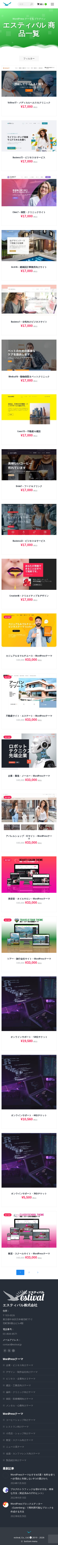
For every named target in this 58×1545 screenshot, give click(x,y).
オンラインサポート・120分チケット (29, 1036)
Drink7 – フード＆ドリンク (29, 486)
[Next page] (38, 1272)
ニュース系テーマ (15, 1446)
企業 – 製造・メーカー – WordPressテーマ (29, 775)
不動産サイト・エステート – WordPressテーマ (29, 715)
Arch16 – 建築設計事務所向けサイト (29, 267)
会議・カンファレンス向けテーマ (23, 1453)
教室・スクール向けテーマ (19, 1440)
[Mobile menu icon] (52, 4)
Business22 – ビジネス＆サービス (29, 540)
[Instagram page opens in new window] (13, 1350)
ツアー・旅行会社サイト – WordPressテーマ (29, 958)
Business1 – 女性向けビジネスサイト (29, 321)
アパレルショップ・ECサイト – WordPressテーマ (29, 837)
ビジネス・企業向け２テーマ (20, 1378)
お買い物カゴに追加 (29, 95)
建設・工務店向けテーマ (18, 1385)
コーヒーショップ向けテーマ (20, 1419)
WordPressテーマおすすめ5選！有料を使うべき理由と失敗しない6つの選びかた (33, 1476)
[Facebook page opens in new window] (5, 1350)
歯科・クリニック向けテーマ (20, 1392)
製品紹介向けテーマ (16, 1460)
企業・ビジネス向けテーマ (19, 1365)
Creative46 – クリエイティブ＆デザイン (29, 595)
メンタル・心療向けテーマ (19, 1405)
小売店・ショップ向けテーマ (20, 1433)
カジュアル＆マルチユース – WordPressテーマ (29, 655)
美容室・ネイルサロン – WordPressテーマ (29, 898)
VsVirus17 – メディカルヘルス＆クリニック (29, 102)
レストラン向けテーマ (17, 1426)
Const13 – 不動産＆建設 (29, 431)
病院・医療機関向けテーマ (19, 1398)
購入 (43, 4)
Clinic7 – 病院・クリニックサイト (29, 212)
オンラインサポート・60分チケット (29, 1115)
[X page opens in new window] (9, 1350)
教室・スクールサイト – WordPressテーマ (29, 1253)
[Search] (31, 4)
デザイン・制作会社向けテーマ (22, 1371)
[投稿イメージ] (5, 1475)
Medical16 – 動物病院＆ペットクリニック (29, 376)
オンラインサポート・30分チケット (29, 1193)
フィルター (29, 58)
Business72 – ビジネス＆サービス (29, 157)
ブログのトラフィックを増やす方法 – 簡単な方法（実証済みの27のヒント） (32, 1491)
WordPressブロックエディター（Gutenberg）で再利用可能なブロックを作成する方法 (32, 1507)
